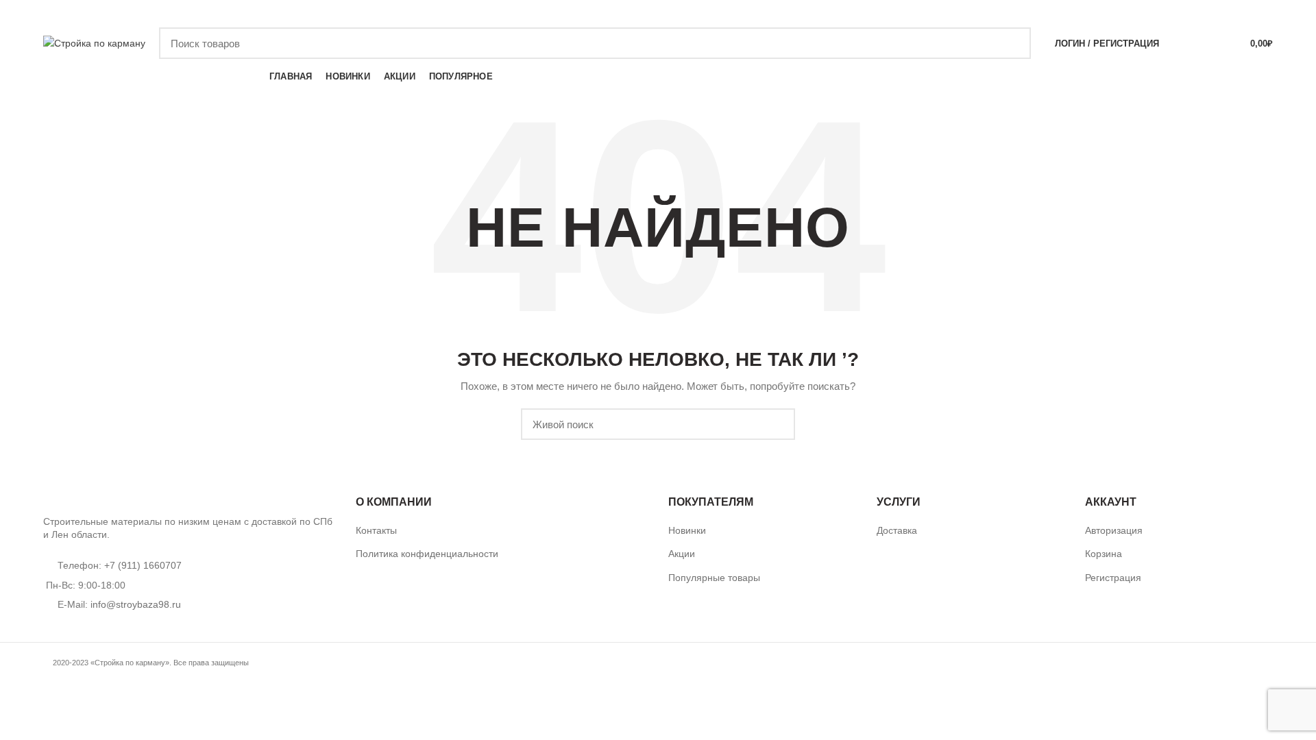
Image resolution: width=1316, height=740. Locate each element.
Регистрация (1113, 577)
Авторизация (1114, 530)
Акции (681, 553)
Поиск (1012, 43)
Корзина (1103, 553)
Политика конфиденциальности (427, 553)
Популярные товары (714, 577)
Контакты (376, 530)
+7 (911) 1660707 (1044, 13)
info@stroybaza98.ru (135, 604)
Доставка (897, 530)
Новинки (687, 530)
